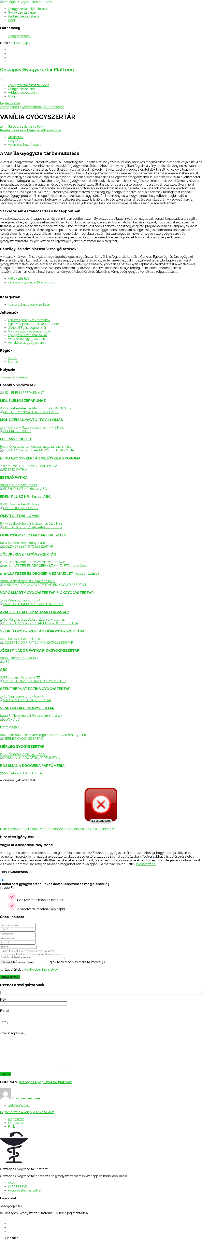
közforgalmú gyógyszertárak (21, 107)
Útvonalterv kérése (13, 377)
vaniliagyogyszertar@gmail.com (31, 282)
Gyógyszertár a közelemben (28, 9)
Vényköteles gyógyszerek (27, 343)
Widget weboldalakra (23, 16)
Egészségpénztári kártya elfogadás (34, 324)
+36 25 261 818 (18, 278)
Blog (11, 20)
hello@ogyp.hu (21, 43)
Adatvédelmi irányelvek (41, 969)
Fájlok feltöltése (59, 962)
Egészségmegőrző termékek (29, 320)
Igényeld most (10, 976)
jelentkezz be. (146, 864)
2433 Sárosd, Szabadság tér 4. (22, 126)
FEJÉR (48, 107)
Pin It (11, 1126)
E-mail (4, 1011)
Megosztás (16, 1119)
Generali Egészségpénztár (27, 328)
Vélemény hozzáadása (24, 145)
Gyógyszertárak (19, 36)
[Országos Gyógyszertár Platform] (26, 2)
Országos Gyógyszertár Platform (37, 69)
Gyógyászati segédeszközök (29, 331)
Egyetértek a (31, 969)
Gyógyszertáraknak (22, 12)
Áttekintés (15, 137)
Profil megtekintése (26, 1098)
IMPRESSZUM (18, 1187)
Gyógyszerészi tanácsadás (27, 335)
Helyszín (14, 141)
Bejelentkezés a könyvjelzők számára (27, 1112)
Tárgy (4, 1022)
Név (3, 999)
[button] (101, 1238)
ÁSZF (12, 1183)
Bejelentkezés (10, 103)
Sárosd (59, 107)
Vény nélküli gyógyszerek (26, 339)
